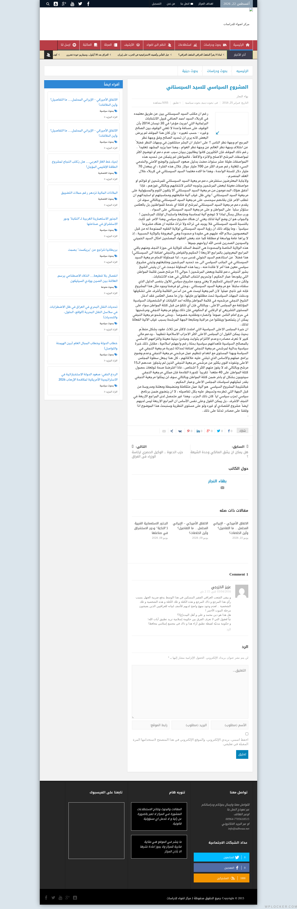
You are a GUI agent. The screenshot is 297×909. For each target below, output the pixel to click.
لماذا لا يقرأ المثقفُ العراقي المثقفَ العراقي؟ (219, 54)
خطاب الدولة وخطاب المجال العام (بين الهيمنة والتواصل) (86, 346)
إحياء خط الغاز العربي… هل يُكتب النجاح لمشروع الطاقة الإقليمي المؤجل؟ (84, 164)
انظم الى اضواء (156, 44)
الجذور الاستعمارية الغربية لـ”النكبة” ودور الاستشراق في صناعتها (151, 528)
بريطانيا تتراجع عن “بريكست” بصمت (92, 250)
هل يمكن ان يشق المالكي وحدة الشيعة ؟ (219, 452)
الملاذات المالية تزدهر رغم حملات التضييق (89, 193)
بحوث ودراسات (212, 44)
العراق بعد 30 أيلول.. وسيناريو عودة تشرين (107, 54)
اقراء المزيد (111, 117)
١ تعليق (177, 102)
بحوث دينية (190, 71)
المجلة (108, 44)
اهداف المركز (206, 3)
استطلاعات (184, 44)
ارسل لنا (65, 44)
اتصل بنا (184, 3)
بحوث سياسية (192, 102)
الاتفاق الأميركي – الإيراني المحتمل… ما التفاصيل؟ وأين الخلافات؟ (230, 528)
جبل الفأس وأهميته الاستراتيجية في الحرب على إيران (163, 54)
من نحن (171, 3)
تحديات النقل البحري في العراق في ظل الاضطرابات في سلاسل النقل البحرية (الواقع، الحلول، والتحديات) (83, 312)
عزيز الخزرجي (221, 586)
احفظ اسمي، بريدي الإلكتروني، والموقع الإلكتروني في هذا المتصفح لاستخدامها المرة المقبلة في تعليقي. (190, 742)
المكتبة (87, 44)
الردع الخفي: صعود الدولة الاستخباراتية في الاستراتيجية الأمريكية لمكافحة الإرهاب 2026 (87, 377)
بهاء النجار (217, 481)
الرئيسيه (242, 71)
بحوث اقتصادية (106, 173)
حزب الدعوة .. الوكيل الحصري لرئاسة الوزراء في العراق (157, 452)
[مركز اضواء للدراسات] (238, 23)
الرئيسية (238, 44)
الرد (229, 629)
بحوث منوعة (107, 287)
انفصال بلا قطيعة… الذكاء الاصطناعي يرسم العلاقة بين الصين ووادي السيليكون (87, 278)
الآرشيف (129, 44)
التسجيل (156, 3)
